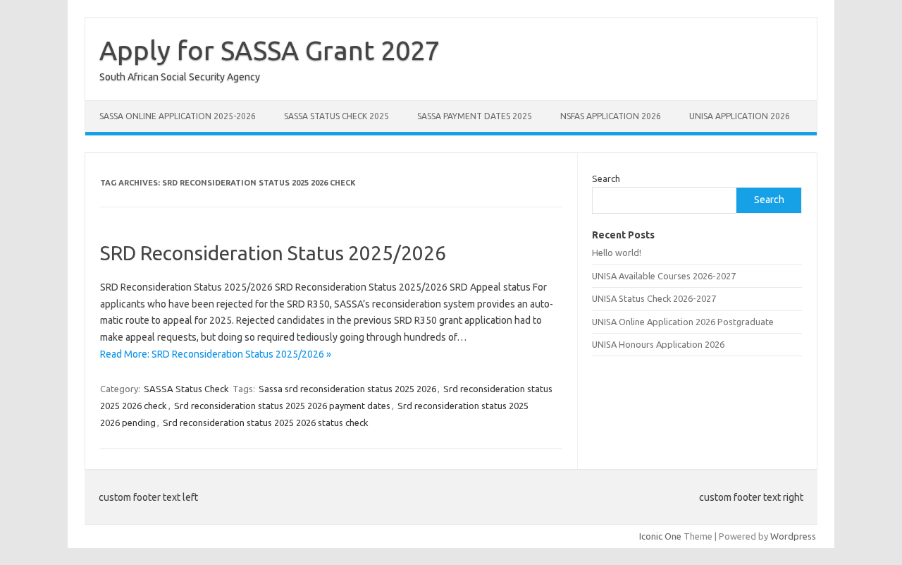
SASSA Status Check (186, 389)
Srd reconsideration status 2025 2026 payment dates (282, 406)
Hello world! (616, 252)
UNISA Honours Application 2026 (658, 344)
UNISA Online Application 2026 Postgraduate (683, 322)
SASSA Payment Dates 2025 (474, 116)
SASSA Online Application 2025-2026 (177, 116)
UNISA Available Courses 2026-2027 (664, 276)
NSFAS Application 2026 (610, 116)
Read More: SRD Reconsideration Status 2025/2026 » (215, 354)
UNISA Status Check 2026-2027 (654, 298)
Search (606, 178)
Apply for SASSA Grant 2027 (269, 50)
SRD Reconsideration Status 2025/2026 (273, 253)
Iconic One (660, 536)
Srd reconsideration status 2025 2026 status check (266, 422)
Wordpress (793, 536)
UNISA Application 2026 (739, 116)
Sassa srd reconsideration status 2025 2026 (347, 389)
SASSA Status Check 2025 (336, 116)
